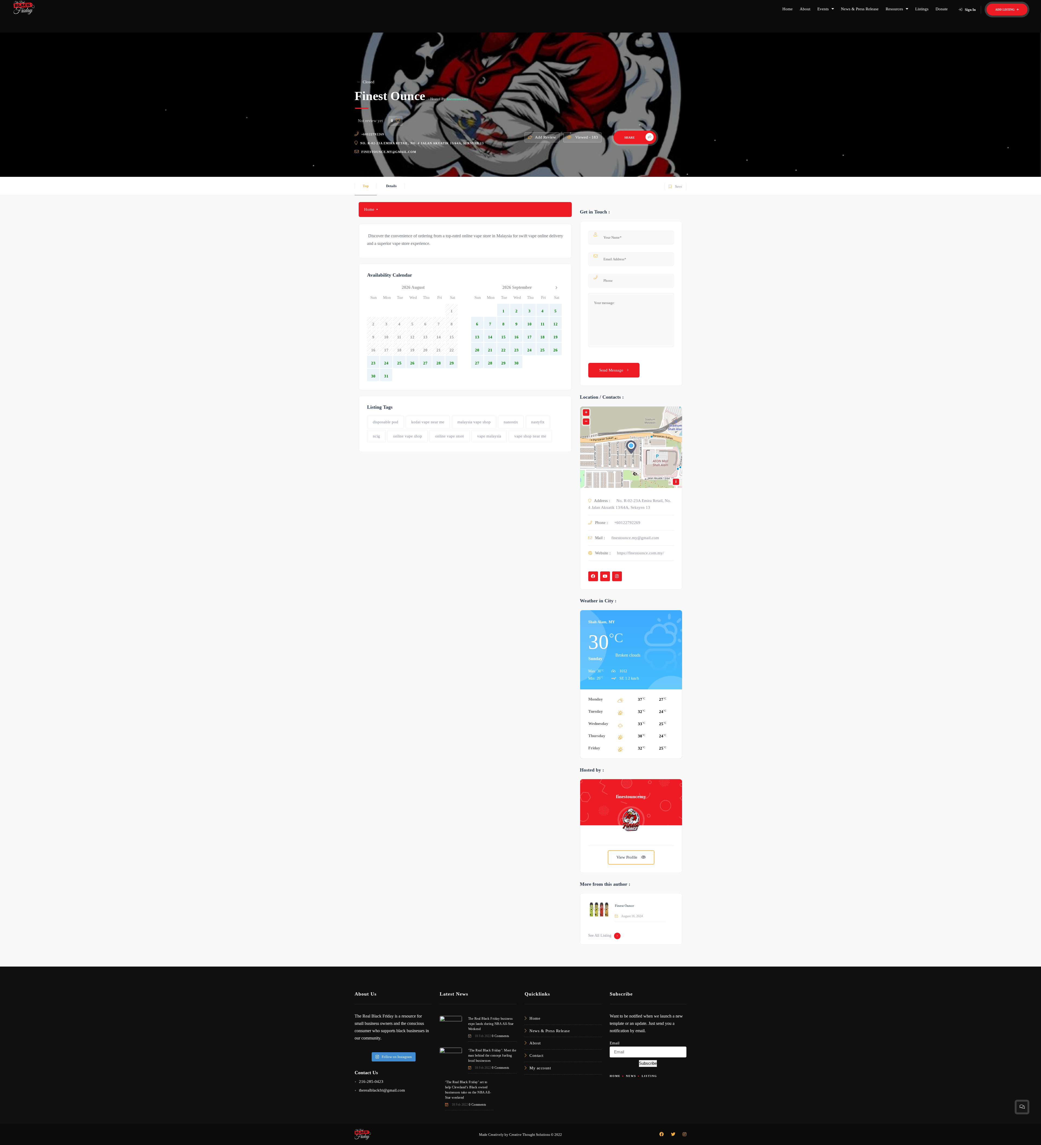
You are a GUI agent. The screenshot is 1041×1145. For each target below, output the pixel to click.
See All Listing (599, 935)
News (631, 1075)
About (805, 9)
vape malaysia (489, 436)
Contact (536, 1055)
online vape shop (407, 436)
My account (540, 1068)
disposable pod (385, 422)
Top (366, 186)
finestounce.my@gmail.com (388, 151)
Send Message (611, 370)
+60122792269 (372, 134)
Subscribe (648, 1063)
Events (823, 9)
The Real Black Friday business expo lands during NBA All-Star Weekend (491, 1024)
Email (614, 1043)
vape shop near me (530, 436)
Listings (921, 9)
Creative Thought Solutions (529, 1135)
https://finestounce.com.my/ (640, 553)
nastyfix (538, 422)
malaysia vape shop (474, 422)
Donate (942, 9)
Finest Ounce (624, 906)
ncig (376, 436)
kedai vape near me (427, 422)
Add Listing (1005, 9)
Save (675, 185)
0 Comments (500, 1036)
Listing (649, 1075)
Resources (894, 9)
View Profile (627, 857)
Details (391, 186)
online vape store (449, 436)
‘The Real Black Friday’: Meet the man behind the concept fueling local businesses (492, 1055)
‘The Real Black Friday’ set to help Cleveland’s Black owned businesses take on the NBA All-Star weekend (468, 1089)
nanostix (511, 422)
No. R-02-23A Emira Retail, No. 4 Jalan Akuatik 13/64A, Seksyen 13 (422, 143)
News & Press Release (860, 9)
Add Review (545, 137)
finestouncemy (457, 99)
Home (787, 9)
